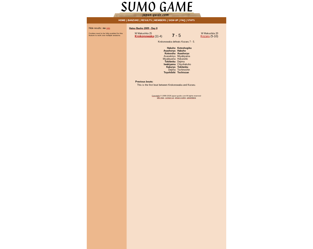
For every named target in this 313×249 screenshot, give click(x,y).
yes (108, 28)
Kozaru (205, 36)
